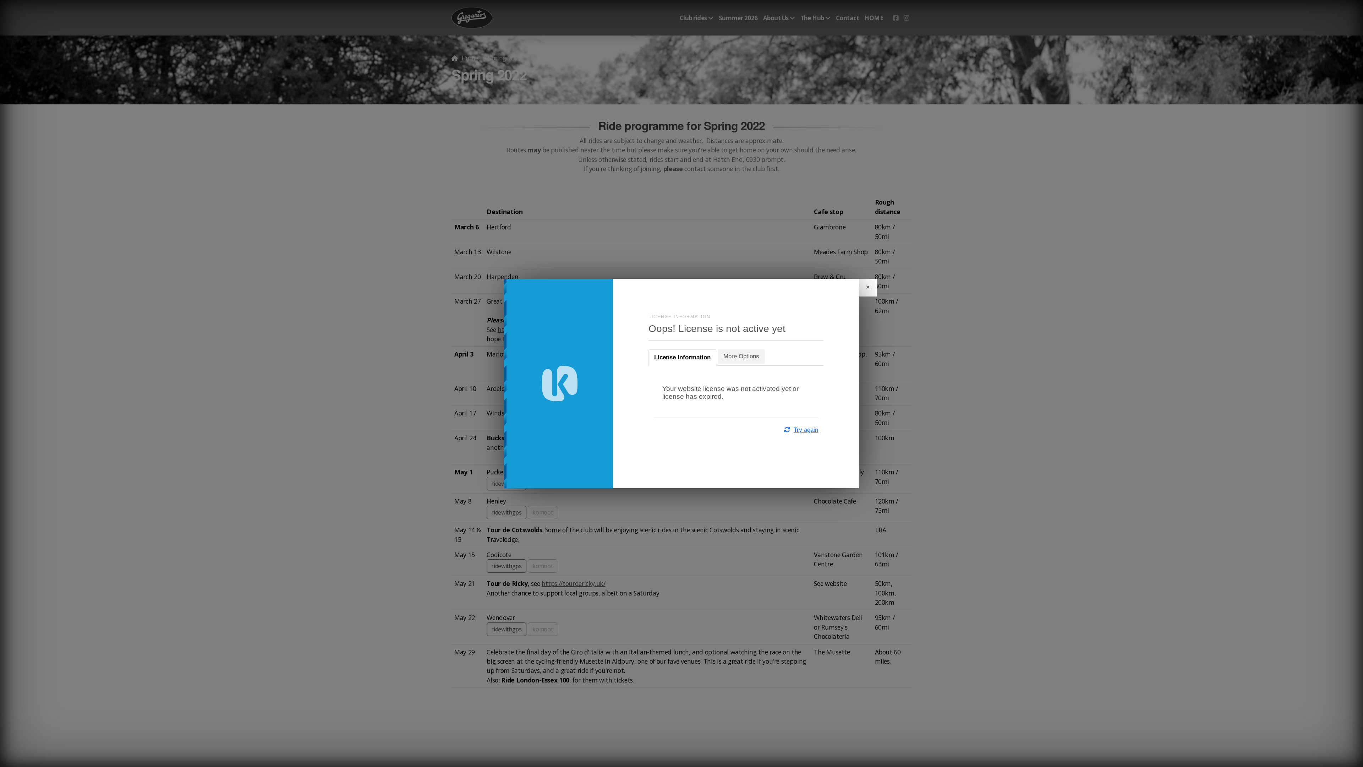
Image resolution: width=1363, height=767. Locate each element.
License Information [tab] (682, 357)
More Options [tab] (741, 356)
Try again (806, 429)
